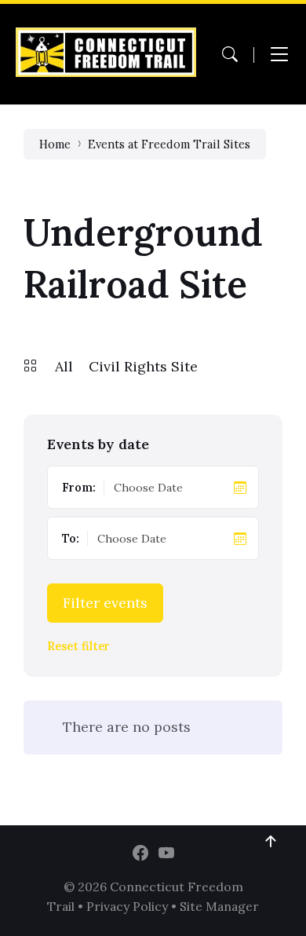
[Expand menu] (279, 54)
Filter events (105, 603)
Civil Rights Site (143, 366)
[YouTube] (166, 854)
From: (79, 487)
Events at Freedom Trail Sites (169, 144)
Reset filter (78, 646)
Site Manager (219, 906)
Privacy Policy (127, 906)
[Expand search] (230, 54)
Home (55, 144)
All (64, 366)
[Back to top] (270, 842)
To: (70, 538)
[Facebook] (140, 854)
